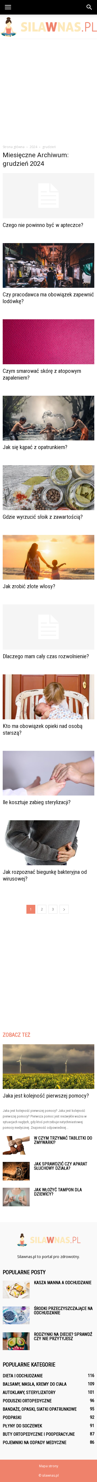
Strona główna (14, 147)
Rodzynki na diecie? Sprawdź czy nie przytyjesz (63, 1336)
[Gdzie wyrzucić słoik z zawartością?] (48, 487)
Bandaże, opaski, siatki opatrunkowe (40, 1409)
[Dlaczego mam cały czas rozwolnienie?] (48, 627)
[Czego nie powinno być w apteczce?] (48, 195)
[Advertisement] (48, 90)
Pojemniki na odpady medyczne (34, 1442)
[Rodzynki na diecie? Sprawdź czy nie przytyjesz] (16, 1341)
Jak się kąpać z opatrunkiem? (35, 447)
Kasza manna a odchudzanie (62, 1282)
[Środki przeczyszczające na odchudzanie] (16, 1315)
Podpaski (12, 1417)
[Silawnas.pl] (48, 27)
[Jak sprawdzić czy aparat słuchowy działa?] (16, 1171)
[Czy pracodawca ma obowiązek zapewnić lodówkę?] (48, 265)
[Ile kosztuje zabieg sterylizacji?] (48, 773)
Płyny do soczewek (22, 1425)
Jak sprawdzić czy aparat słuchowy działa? (60, 1166)
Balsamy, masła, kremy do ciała (35, 1384)
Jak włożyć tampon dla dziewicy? (58, 1192)
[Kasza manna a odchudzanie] (16, 1290)
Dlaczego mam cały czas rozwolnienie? (46, 656)
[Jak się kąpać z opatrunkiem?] (48, 418)
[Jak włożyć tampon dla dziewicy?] (16, 1197)
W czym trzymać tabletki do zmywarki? (63, 1140)
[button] (89, 7)
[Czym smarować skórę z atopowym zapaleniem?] (48, 341)
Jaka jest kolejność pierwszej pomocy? (46, 1095)
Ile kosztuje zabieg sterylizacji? (37, 802)
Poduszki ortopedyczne (27, 1400)
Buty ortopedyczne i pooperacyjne (39, 1434)
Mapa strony (48, 1466)
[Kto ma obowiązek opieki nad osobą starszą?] (48, 696)
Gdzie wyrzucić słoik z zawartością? (43, 517)
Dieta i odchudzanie (23, 1375)
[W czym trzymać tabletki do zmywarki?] (16, 1145)
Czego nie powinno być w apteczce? (43, 225)
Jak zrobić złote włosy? (29, 586)
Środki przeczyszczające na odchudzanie (63, 1310)
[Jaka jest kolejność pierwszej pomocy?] (48, 1066)
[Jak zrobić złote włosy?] (48, 557)
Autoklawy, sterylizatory (29, 1392)
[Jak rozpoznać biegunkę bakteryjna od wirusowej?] (48, 842)
